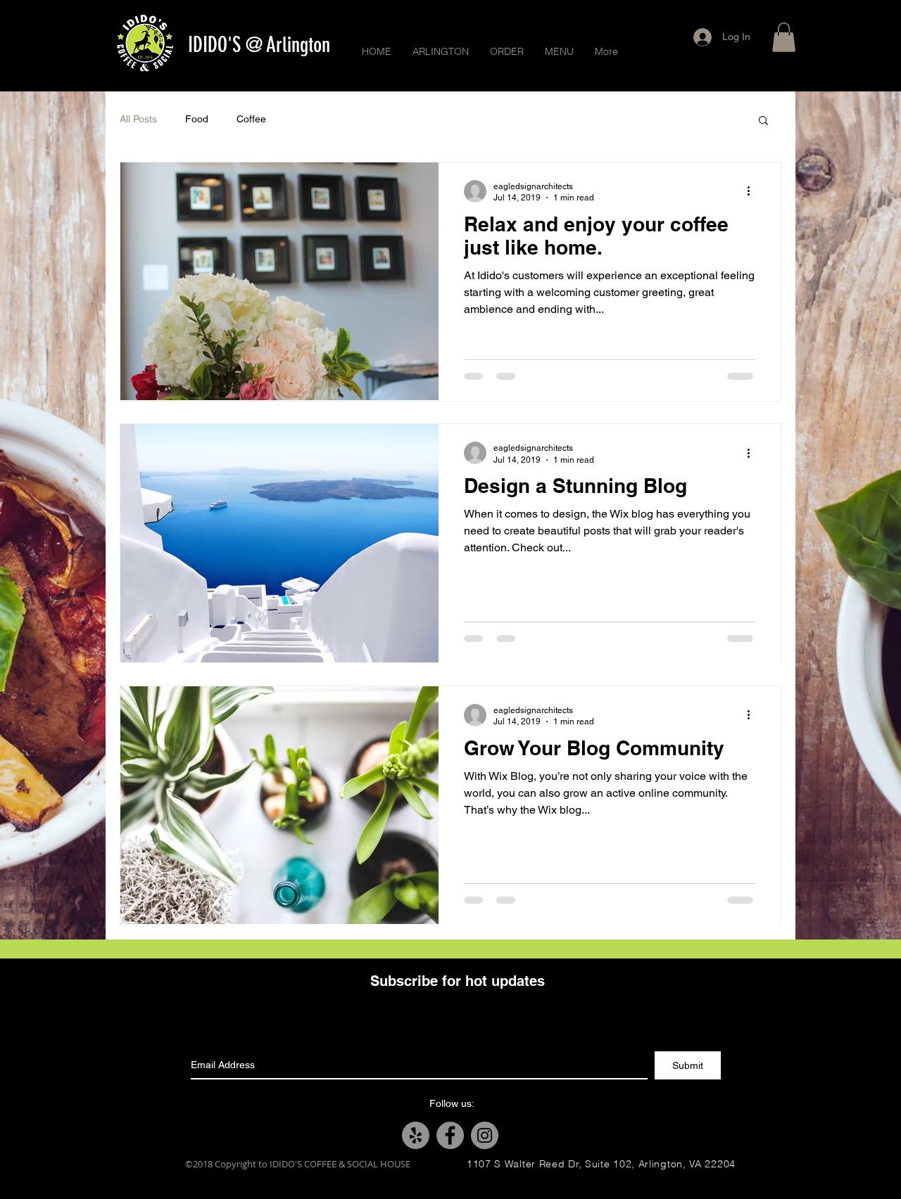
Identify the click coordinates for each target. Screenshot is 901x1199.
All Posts (138, 118)
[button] (783, 37)
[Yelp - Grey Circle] (415, 1135)
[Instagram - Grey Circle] (484, 1135)
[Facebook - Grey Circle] (450, 1135)
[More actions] (753, 191)
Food (196, 118)
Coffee (251, 118)
